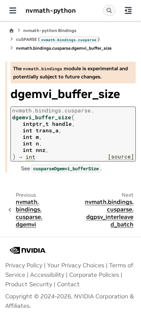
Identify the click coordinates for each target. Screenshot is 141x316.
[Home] (11, 30)
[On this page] (128, 10)
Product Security (28, 284)
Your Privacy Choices (75, 265)
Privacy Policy (23, 265)
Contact (68, 284)
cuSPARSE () (58, 39)
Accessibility (47, 274)
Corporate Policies (94, 274)
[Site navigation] (12, 10)
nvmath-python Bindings (49, 30)
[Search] (109, 10)
